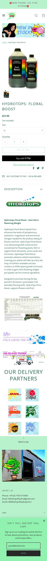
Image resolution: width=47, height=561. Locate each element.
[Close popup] (44, 520)
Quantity (6, 136)
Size (4, 125)
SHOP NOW (41, 341)
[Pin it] (42, 168)
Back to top (23, 441)
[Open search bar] (36, 15)
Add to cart (23, 150)
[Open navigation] (3, 15)
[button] (6, 94)
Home (4, 42)
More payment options (23, 164)
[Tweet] (38, 168)
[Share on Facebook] (33, 168)
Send (23, 553)
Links (4, 512)
